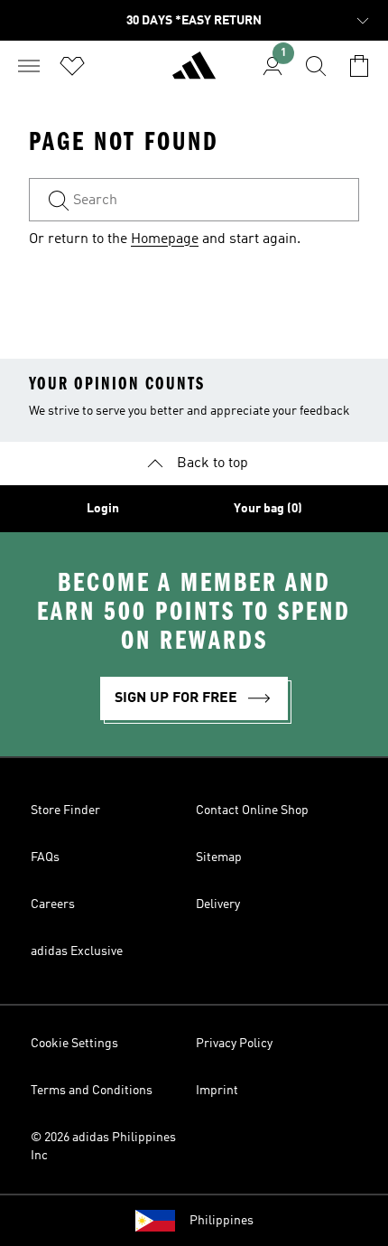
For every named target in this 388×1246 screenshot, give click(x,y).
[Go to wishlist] (72, 66)
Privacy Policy (234, 1043)
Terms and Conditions (91, 1090)
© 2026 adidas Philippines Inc (103, 1146)
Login (103, 508)
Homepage (165, 239)
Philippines (221, 1220)
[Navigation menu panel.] (29, 66)
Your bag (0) (268, 508)
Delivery (218, 904)
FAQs (45, 857)
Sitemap (219, 857)
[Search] (315, 66)
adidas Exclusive (77, 951)
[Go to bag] (359, 66)
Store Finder (65, 810)
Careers (53, 904)
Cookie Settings (74, 1043)
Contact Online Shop (252, 810)
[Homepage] (194, 73)
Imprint (217, 1090)
